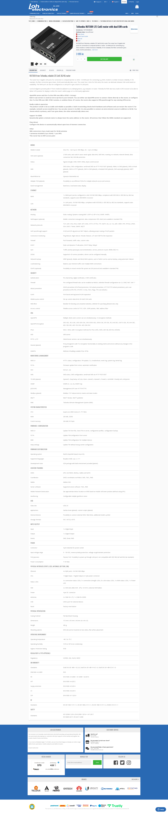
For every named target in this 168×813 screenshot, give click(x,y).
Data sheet (80, 34)
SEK (105, 2)
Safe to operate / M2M (82, 21)
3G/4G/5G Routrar (67, 21)
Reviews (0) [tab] (60, 70)
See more (135, 779)
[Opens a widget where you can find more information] (160, 809)
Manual (79, 38)
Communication (42, 21)
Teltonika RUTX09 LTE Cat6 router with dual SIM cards (117, 21)
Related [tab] (51, 70)
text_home (32, 21)
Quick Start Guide (82, 36)
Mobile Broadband (54, 21)
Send (97, 762)
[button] (32, 807)
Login (137, 2)
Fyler (78, 41)
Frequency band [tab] (70, 70)
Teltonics (95, 21)
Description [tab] (33, 70)
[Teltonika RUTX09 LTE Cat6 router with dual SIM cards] (51, 44)
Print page (135, 70)
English (116, 2)
